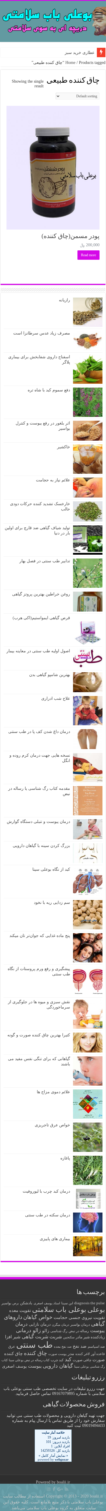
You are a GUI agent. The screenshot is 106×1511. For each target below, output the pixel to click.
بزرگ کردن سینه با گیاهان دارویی (41, 845)
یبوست (35, 1366)
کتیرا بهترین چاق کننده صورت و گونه (38, 1035)
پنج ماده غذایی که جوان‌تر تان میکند (39, 935)
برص (15, 1303)
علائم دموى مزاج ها (53, 1092)
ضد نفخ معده (63, 1346)
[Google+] (60, 1489)
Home (70, 62)
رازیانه (64, 300)
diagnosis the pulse (89, 1303)
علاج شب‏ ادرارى (55, 698)
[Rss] (66, 1489)
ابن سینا (67, 1303)
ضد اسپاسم (96, 1347)
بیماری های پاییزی (55, 1239)
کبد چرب (57, 1360)
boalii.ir (63, 1482)
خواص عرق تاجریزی (52, 1125)
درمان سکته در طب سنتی (47, 1215)
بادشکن (26, 1303)
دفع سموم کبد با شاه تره (49, 390)
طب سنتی (34, 1344)
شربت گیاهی (35, 1336)
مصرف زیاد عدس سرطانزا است (41, 333)
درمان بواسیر (80, 1325)
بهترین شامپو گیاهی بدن (49, 675)
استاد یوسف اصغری (47, 1303)
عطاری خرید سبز (80, 52)
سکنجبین (68, 1337)
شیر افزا (13, 1337)
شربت (55, 1336)
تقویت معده (20, 1310)
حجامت (60, 1317)
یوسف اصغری (14, 1366)
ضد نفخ (80, 1346)
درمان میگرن (60, 1324)
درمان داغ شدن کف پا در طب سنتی (39, 731)
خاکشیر (63, 447)
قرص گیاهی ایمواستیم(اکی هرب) (41, 618)
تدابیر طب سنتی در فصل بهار (44, 561)
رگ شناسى (58, 1331)
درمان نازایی (40, 1324)
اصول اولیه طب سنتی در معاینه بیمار (38, 651)
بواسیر (6, 1303)
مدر (71, 1354)
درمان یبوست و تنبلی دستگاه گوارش (38, 821)
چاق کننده (35, 1353)
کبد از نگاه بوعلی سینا (51, 869)
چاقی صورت (82, 1360)
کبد (68, 1359)
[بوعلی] (53, 20)
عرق (11, 1347)
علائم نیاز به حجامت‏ (53, 480)
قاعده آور (98, 1354)
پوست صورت (57, 1354)
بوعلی (96, 1309)
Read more (88, 255)
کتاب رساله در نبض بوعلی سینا (29, 1360)
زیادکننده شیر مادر (90, 1337)
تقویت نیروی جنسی (87, 1317)
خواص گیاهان (37, 1317)
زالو (45, 1330)
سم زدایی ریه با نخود (52, 902)
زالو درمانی (28, 1330)
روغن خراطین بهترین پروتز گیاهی (41, 594)
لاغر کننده (82, 1354)
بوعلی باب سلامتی (59, 1309)
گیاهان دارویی (58, 1366)
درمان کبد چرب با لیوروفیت (46, 1191)
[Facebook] (54, 1489)
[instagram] (48, 1489)
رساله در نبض (79, 1331)
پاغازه (65, 1158)
